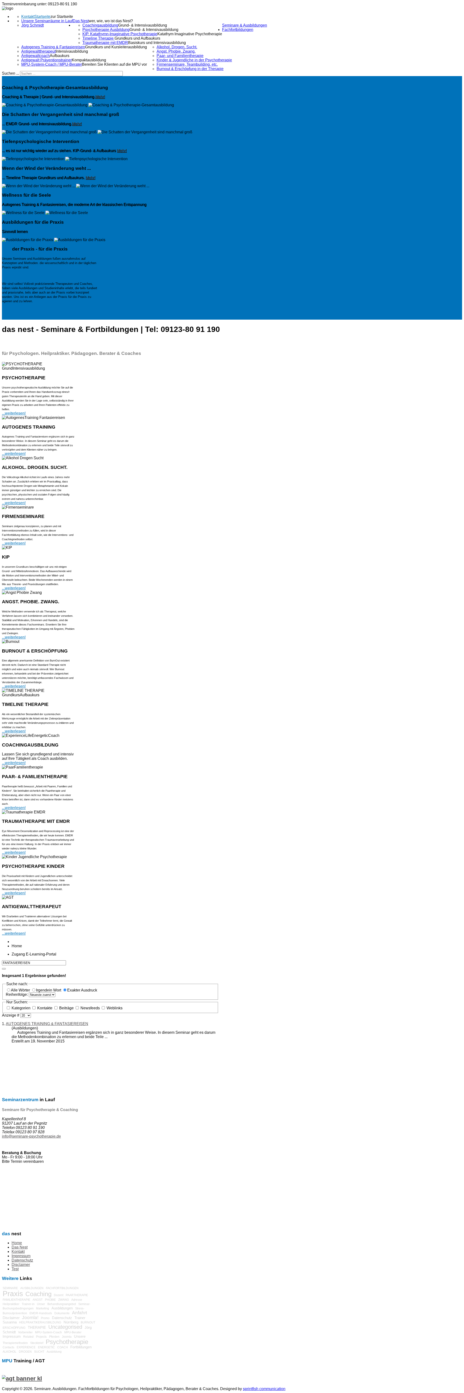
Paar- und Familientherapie (180, 56)
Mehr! (100, 97)
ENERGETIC (46, 1347)
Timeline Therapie (98, 38)
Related (28, 1336)
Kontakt (27, 16)
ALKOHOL (9, 1351)
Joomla (67, 1336)
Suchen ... (10, 73)
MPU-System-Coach (48, 1332)
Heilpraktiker (11, 1304)
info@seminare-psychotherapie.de (31, 1136)
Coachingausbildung (100, 25)
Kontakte (44, 1008)
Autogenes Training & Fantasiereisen (53, 47)
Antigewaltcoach (35, 56)
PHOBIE (50, 1299)
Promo (45, 1318)
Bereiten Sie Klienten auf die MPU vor (114, 64)
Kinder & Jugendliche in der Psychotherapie (194, 60)
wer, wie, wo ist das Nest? (111, 21)
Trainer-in (28, 1304)
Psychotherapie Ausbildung (106, 30)
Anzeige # (11, 1015)
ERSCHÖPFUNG (14, 1327)
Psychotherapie (67, 1341)
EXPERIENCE (26, 1347)
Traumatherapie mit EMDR (105, 43)
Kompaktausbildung (89, 60)
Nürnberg (71, 1322)
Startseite (42, 16)
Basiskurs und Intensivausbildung (157, 43)
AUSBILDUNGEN (32, 1288)
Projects (41, 1336)
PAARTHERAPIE (77, 1295)
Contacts (8, 1347)
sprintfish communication (264, 1389)
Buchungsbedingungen (18, 1308)
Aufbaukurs (59, 56)
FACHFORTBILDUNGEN (62, 1288)
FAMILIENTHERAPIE (16, 1299)
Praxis (13, 1294)
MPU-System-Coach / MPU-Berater (51, 64)
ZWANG (63, 1299)
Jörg (88, 1327)
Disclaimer (21, 1265)
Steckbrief (36, 1343)
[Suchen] (4, 968)
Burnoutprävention (15, 1313)
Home (17, 1243)
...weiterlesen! (14, 413)
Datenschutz (22, 1260)
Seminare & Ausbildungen (244, 25)
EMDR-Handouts (40, 1313)
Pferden (54, 1336)
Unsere (80, 1336)
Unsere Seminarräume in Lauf (47, 21)
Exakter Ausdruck (82, 990)
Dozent (58, 1295)
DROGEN (25, 1351)
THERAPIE (37, 1327)
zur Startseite (62, 16)
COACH (62, 1347)
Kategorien (21, 1008)
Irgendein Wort (49, 990)
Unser (41, 1304)
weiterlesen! (15, 763)
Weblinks (114, 1008)
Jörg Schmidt (32, 25)
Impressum (21, 1256)
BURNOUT (88, 1322)
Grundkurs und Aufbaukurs (137, 38)
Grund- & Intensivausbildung (142, 25)
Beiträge (66, 1008)
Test (15, 1269)
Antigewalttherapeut (38, 51)
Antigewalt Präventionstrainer (46, 60)
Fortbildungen (81, 1347)
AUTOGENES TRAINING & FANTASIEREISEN (47, 1024)
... (3, 763)
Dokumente (62, 1313)
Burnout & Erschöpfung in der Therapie (190, 69)
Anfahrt (79, 1312)
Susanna (10, 1322)
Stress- (79, 1308)
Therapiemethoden (15, 1343)
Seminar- (84, 1304)
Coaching (38, 1294)
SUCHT (39, 1351)
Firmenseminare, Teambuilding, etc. (187, 64)
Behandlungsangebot (61, 1304)
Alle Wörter (21, 990)
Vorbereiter (25, 1332)
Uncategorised (65, 1327)
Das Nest (81, 21)
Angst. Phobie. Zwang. (176, 51)
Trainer (79, 1318)
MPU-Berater (72, 1332)
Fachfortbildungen (237, 30)
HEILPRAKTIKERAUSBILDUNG (40, 1322)
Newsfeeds (90, 1008)
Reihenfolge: (17, 994)
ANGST (38, 1299)
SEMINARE (10, 1288)
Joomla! (30, 1317)
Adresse (76, 1299)
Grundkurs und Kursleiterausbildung (116, 47)
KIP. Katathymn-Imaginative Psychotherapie (119, 34)
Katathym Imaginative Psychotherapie (189, 34)
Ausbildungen (62, 1308)
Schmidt (9, 1332)
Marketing (42, 1308)
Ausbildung (54, 1351)
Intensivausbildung (72, 51)
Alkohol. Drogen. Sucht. (177, 47)
